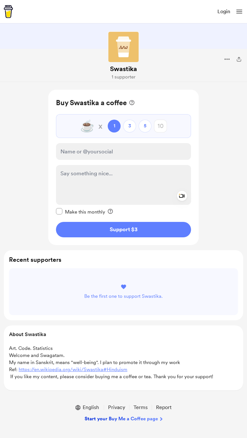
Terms (140, 407)
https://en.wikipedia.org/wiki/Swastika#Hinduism (73, 369)
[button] (239, 11)
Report (163, 407)
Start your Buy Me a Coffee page (121, 419)
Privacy (116, 407)
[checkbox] (80, 211)
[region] (123, 167)
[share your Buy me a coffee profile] (239, 59)
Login (223, 11)
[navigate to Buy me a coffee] (8, 11)
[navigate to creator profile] (123, 47)
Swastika (123, 69)
